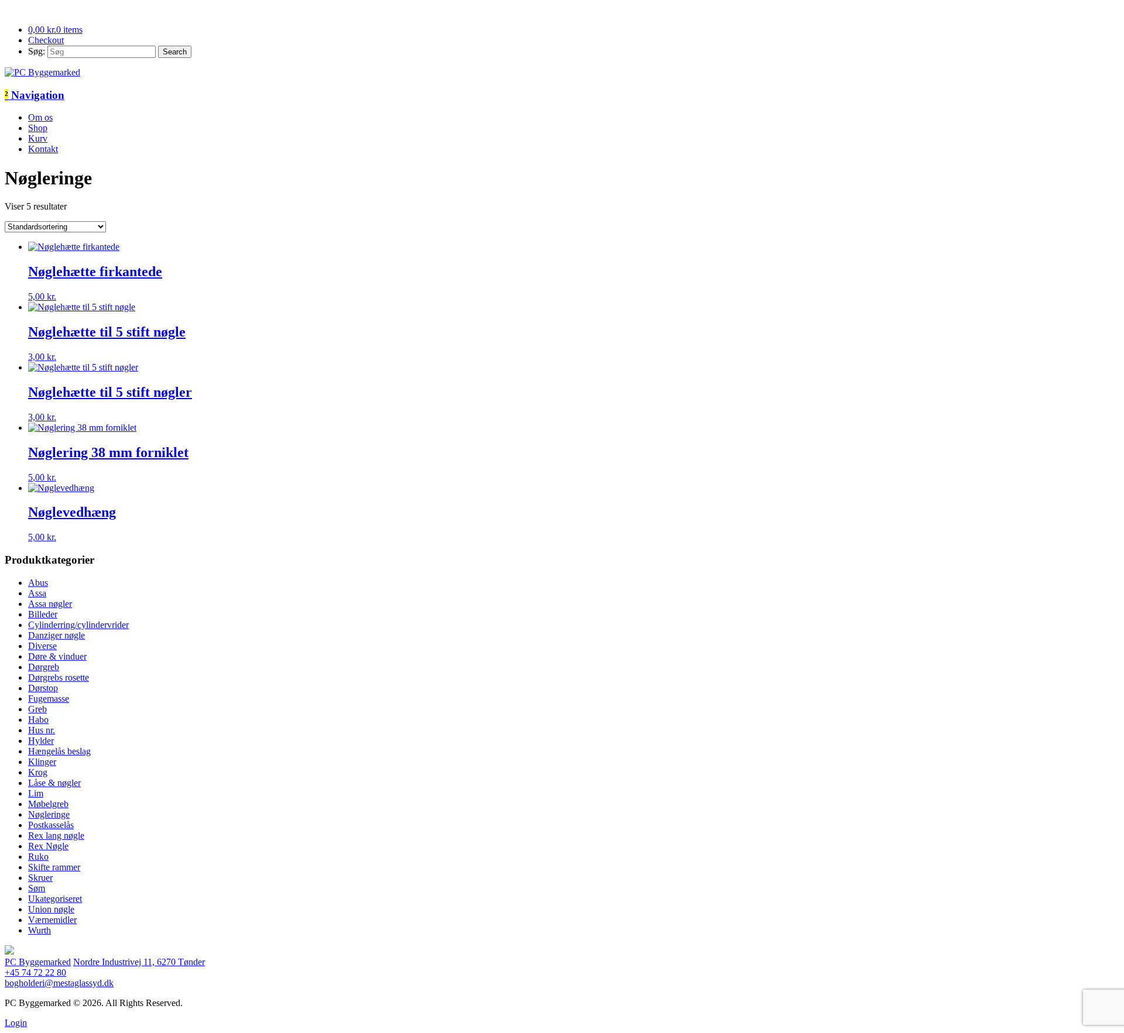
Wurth (39, 930)
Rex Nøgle (48, 846)
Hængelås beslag (59, 751)
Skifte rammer (54, 867)
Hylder (41, 741)
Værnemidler (52, 920)
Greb (37, 709)
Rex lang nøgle (56, 835)
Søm (36, 888)
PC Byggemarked (38, 962)
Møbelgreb (48, 804)
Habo (38, 720)
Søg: (36, 51)
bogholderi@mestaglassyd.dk (59, 983)
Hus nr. (41, 730)
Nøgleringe (49, 814)
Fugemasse (48, 698)
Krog (37, 772)
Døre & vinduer (57, 656)
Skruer (40, 878)
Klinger (42, 762)
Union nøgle (51, 909)
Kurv (37, 138)
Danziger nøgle (56, 635)
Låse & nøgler (54, 783)
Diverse (42, 646)
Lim (35, 793)
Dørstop (43, 688)
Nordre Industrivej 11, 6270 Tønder (139, 962)
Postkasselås (51, 825)
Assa (37, 593)
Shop (37, 128)
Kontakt (43, 149)
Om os (40, 117)
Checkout (46, 40)
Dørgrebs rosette (58, 677)
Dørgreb (43, 667)
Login (16, 1023)
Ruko (38, 857)
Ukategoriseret (55, 899)
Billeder (42, 614)
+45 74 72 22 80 (35, 972)
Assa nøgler (50, 604)
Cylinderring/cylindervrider (78, 625)
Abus (38, 583)
